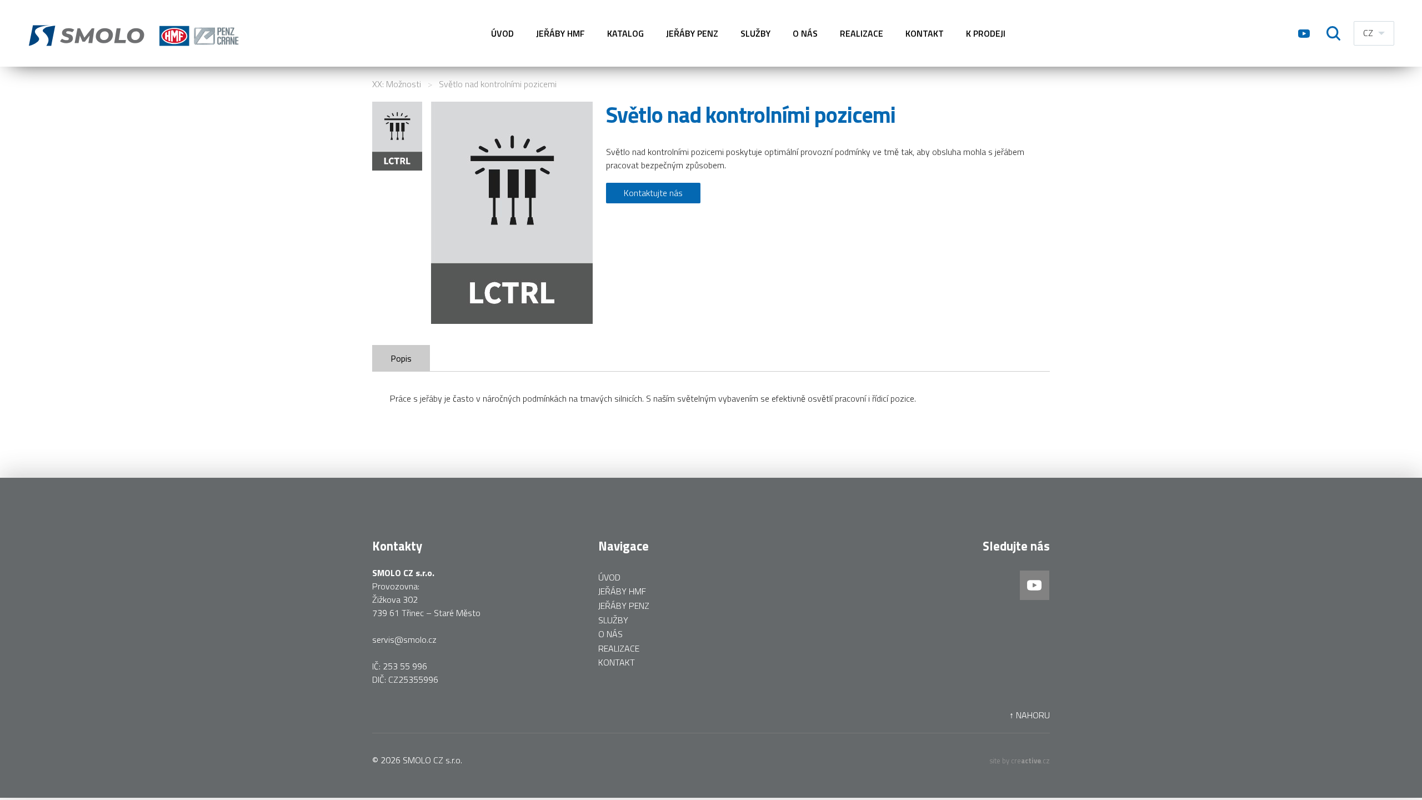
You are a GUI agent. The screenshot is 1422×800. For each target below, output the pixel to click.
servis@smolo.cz (404, 639)
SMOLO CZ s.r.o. (432, 760)
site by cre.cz (1020, 760)
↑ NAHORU (1029, 715)
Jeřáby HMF (560, 33)
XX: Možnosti (396, 84)
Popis (401, 358)
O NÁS (805, 33)
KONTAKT (924, 33)
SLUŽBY (755, 33)
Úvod (502, 33)
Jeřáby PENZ (692, 33)
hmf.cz (135, 33)
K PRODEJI (985, 33)
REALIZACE (861, 33)
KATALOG (625, 33)
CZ (1368, 32)
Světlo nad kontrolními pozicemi (498, 84)
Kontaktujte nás (653, 192)
